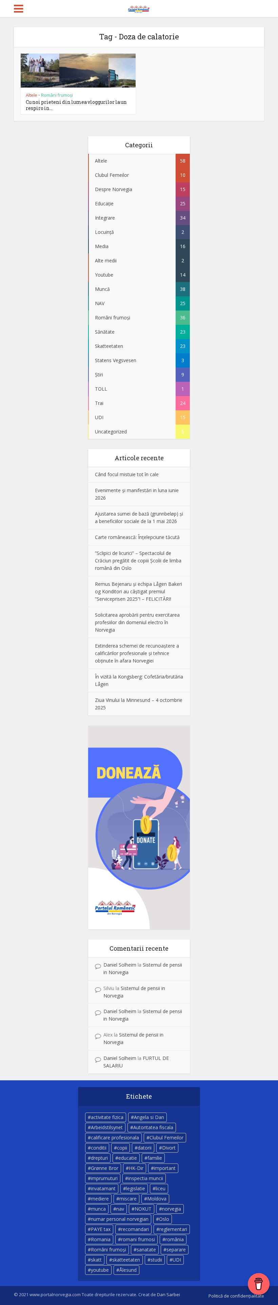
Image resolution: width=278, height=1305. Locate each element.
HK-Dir (136, 1168)
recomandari (135, 1229)
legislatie (135, 1188)
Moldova (156, 1198)
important (165, 1168)
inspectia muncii (145, 1178)
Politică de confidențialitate (236, 1296)
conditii (98, 1147)
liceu (160, 1188)
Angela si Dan (149, 1117)
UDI (177, 1259)
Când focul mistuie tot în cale (127, 474)
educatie (127, 1158)
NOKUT (143, 1209)
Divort (169, 1147)
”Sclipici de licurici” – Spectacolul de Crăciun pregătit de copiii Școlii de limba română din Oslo (138, 560)
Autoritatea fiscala (153, 1127)
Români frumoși (57, 95)
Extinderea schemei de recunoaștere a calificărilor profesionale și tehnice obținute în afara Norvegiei (137, 653)
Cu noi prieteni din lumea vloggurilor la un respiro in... (76, 105)
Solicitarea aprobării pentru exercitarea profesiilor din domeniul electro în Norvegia (137, 622)
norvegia (171, 1209)
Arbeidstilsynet (107, 1127)
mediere (100, 1198)
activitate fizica (107, 1117)
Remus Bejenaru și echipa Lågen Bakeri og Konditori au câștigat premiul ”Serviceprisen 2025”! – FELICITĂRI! (138, 591)
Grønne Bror (104, 1168)
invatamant (103, 1188)
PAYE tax (101, 1229)
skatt (96, 1259)
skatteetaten (126, 1259)
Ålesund (128, 1270)
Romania (101, 1239)
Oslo (164, 1219)
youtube (100, 1270)
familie (154, 1158)
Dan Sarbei (168, 1294)
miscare (128, 1198)
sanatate (146, 1249)
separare (176, 1249)
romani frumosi (138, 1239)
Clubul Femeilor (166, 1137)
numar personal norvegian (119, 1219)
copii (122, 1147)
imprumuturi (104, 1178)
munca (98, 1209)
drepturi (99, 1158)
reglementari (173, 1229)
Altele (31, 95)
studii (156, 1259)
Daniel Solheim (119, 965)
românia (174, 1239)
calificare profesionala (115, 1137)
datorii (145, 1147)
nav (120, 1209)
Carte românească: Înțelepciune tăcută (137, 537)
